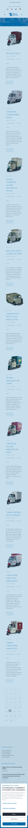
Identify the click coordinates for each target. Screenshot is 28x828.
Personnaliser (14, 819)
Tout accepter (14, 823)
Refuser (14, 814)
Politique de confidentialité (9, 808)
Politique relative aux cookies (10, 803)
